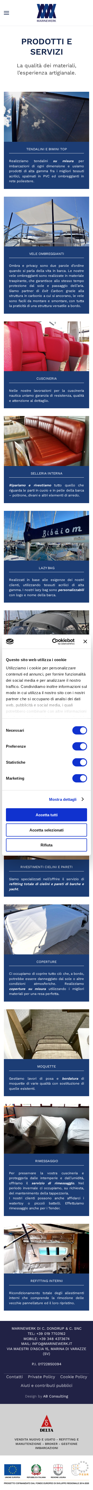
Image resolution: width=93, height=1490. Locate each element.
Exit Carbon (52, 291)
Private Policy (41, 1376)
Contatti (14, 1376)
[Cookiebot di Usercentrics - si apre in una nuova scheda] (54, 641)
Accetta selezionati (46, 830)
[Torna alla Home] (46, 13)
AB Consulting (55, 1396)
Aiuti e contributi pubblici (46, 1385)
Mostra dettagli (63, 799)
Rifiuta (46, 845)
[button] (6, 13)
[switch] (79, 746)
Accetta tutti (47, 815)
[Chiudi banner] (85, 641)
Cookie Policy (73, 1376)
